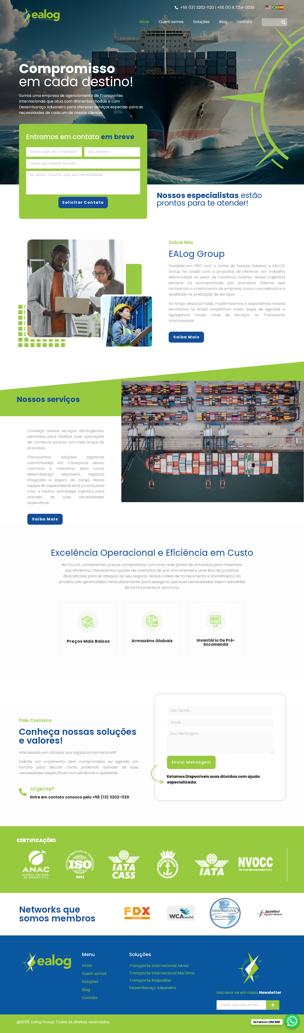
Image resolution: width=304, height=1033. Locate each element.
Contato (244, 21)
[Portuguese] (274, 7)
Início (144, 21)
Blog (223, 21)
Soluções (201, 21)
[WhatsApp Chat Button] (292, 1021)
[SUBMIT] (272, 1005)
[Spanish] (281, 7)
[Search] (283, 22)
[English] (268, 7)
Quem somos (171, 21)
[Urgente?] (23, 792)
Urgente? (42, 788)
